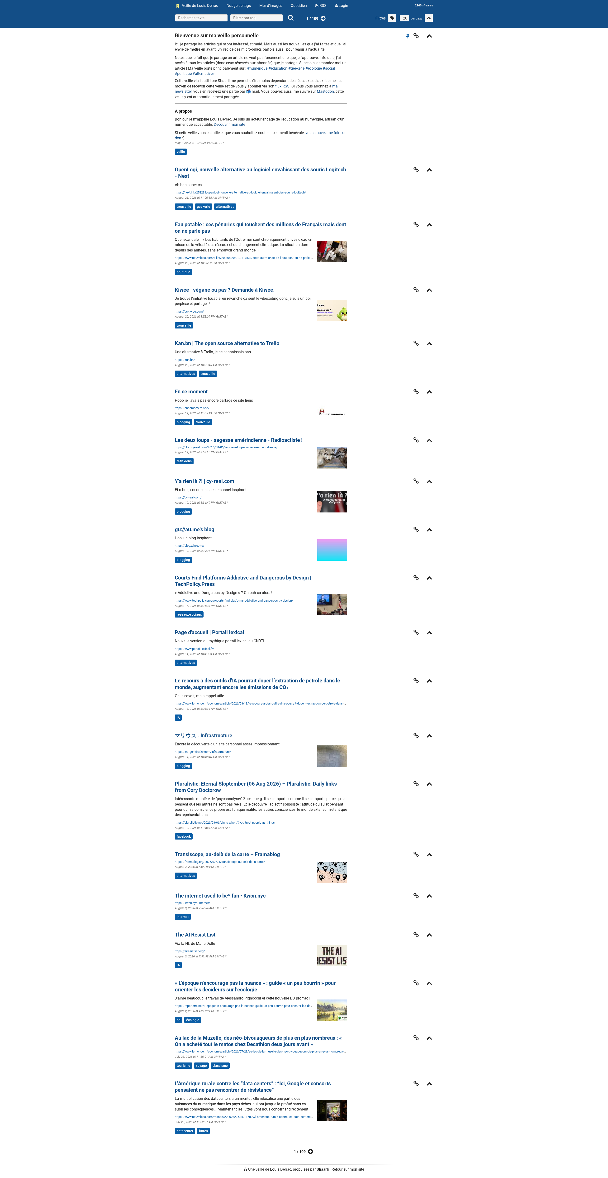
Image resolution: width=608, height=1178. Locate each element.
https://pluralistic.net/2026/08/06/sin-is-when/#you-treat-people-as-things (225, 822)
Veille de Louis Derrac (200, 5)
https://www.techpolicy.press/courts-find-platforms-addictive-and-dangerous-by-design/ (234, 600)
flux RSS (282, 86)
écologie (192, 1020)
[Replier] (429, 36)
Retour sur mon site (348, 1169)
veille (181, 152)
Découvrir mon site (229, 124)
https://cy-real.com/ (188, 497)
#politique (183, 73)
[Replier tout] (429, 18)
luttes (203, 1131)
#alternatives (203, 73)
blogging (183, 422)
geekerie (203, 206)
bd (178, 1020)
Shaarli (323, 1169)
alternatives (225, 206)
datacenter (185, 1131)
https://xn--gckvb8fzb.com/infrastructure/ (203, 751)
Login (343, 5)
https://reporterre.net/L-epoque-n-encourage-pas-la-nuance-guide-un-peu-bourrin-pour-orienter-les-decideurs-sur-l (251, 1006)
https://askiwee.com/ (189, 311)
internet (183, 917)
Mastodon (325, 91)
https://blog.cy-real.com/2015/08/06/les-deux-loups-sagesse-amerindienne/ (226, 447)
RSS (322, 5)
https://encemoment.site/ (192, 408)
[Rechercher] (290, 18)
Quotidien (299, 5)
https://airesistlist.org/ (190, 951)
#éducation (277, 68)
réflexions (184, 461)
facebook (184, 836)
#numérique (257, 68)
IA (178, 717)
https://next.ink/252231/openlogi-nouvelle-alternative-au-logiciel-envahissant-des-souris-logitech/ (240, 192)
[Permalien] (416, 36)
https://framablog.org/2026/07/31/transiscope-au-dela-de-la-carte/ (220, 862)
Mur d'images (270, 5)
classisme (220, 1065)
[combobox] (256, 17)
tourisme (183, 1065)
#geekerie (296, 68)
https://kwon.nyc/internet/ (192, 903)
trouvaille (184, 206)
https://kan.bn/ (185, 360)
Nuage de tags (239, 5)
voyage (201, 1065)
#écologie (313, 68)
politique (183, 272)
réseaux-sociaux (189, 614)
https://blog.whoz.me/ (189, 545)
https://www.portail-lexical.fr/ (194, 649)
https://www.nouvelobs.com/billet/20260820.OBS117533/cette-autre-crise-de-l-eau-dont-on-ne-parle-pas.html (248, 258)
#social (329, 68)
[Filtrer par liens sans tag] (392, 18)
